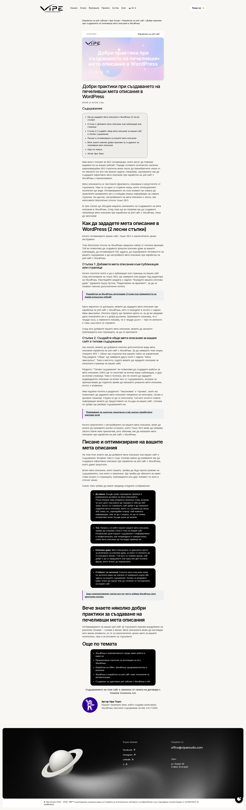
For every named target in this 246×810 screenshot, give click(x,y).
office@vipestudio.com (187, 747)
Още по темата (95, 149)
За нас (115, 8)
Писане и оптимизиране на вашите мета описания (112, 138)
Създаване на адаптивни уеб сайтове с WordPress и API (123, 681)
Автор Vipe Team (96, 153)
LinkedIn (126, 759)
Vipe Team (115, 701)
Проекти (106, 8)
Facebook (127, 750)
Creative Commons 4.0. (123, 693)
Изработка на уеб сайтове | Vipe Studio (101, 20)
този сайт (112, 689)
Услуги (83, 8)
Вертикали (94, 8)
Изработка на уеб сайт (133, 20)
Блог (123, 8)
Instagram (127, 754)
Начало (74, 8)
